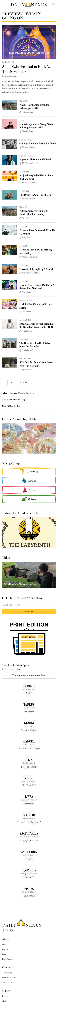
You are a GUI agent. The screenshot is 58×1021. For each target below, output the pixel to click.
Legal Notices (7, 959)
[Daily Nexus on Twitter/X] (7, 930)
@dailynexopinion (12, 669)
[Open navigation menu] (53, 4)
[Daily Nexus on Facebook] (3, 930)
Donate (5, 996)
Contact (6, 967)
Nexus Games (11, 463)
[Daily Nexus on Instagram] (11, 930)
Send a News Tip (9, 977)
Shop (4, 1001)
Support (6, 990)
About (5, 939)
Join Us (5, 949)
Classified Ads (8, 982)
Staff (4, 944)
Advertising (7, 973)
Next (25, 383)
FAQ (4, 954)
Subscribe (29, 611)
